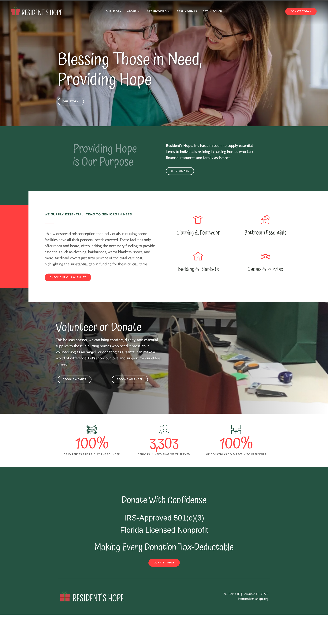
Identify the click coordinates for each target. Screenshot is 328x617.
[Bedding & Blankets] (198, 256)
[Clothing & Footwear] (198, 219)
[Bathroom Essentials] (265, 219)
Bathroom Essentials (265, 232)
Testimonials (187, 11)
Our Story (114, 11)
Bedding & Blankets (198, 269)
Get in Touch (212, 11)
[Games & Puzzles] (265, 256)
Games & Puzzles (265, 269)
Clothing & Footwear (198, 232)
